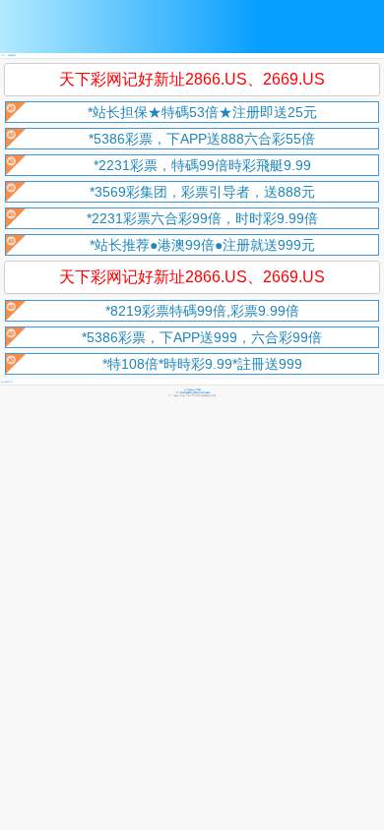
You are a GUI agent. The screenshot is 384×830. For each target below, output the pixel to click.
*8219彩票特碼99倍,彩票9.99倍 (202, 311)
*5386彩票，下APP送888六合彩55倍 (202, 139)
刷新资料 (12, 55)
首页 (3, 55)
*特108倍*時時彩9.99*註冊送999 (202, 364)
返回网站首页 (7, 382)
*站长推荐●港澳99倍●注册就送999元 (202, 245)
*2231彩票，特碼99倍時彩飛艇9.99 (202, 165)
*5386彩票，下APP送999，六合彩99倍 (202, 337)
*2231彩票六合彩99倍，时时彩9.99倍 (202, 218)
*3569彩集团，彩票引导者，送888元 (202, 192)
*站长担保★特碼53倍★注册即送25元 (202, 112)
